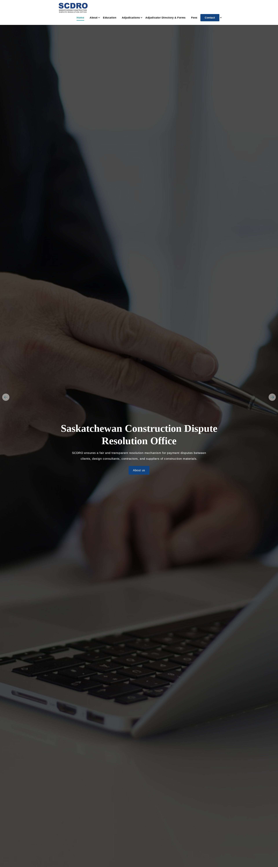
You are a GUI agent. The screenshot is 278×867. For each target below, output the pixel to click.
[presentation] (5, 397)
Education (109, 17)
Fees (194, 17)
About (94, 17)
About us (139, 470)
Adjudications (131, 17)
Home (80, 17)
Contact (210, 17)
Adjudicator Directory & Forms (165, 17)
